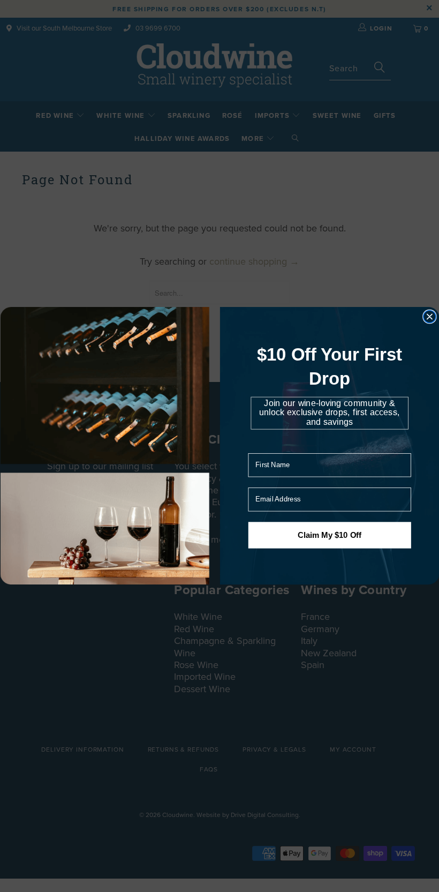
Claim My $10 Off (329, 535)
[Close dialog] (429, 317)
